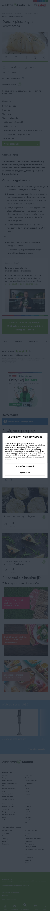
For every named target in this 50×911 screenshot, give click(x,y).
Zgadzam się (25, 473)
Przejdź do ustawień (25, 466)
